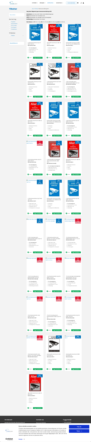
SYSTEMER (34, 2)
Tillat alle (79, 426)
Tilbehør (36, 8)
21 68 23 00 (43, 422)
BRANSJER (42, 2)
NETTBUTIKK (50, 2)
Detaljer (21, 439)
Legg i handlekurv (38, 57)
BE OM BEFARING (71, 3)
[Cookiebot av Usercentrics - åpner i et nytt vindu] (9, 439)
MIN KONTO (83, 3)
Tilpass (78, 431)
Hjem (33, 8)
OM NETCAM (59, 2)
